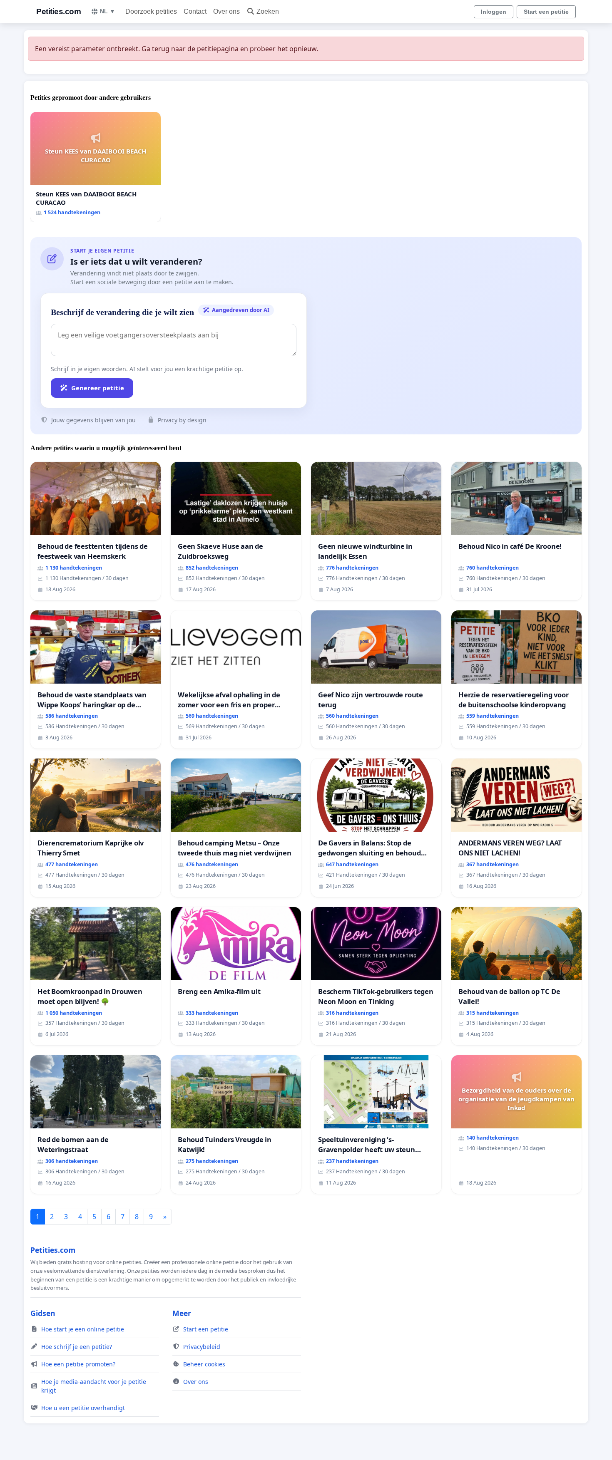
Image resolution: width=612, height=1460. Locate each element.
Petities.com (58, 11)
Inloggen (493, 11)
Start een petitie (546, 11)
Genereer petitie (97, 388)
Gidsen (42, 1313)
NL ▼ (107, 11)
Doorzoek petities (151, 11)
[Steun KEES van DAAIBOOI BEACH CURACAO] (95, 167)
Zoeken (267, 11)
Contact (195, 11)
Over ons (226, 11)
